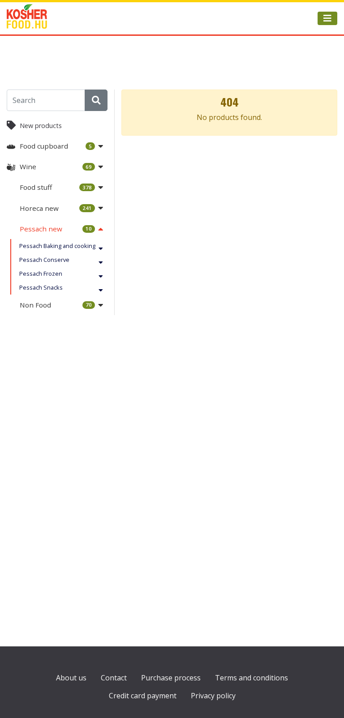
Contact (114, 678)
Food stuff (56, 187)
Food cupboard (56, 145)
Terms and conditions (251, 678)
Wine (56, 166)
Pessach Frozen (40, 273)
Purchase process (171, 678)
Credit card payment (142, 696)
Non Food (56, 304)
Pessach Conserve (44, 260)
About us (71, 678)
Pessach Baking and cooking (57, 246)
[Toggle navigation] (327, 18)
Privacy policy (213, 696)
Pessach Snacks (41, 287)
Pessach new (56, 228)
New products (41, 125)
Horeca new (56, 208)
